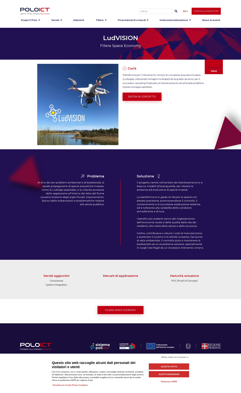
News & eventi (211, 20)
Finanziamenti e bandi (132, 20)
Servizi (55, 20)
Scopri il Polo (29, 20)
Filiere (100, 20)
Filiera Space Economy (120, 310)
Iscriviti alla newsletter (206, 11)
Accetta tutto (169, 366)
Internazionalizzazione (174, 20)
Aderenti (78, 20)
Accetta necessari (169, 374)
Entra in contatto (142, 96)
